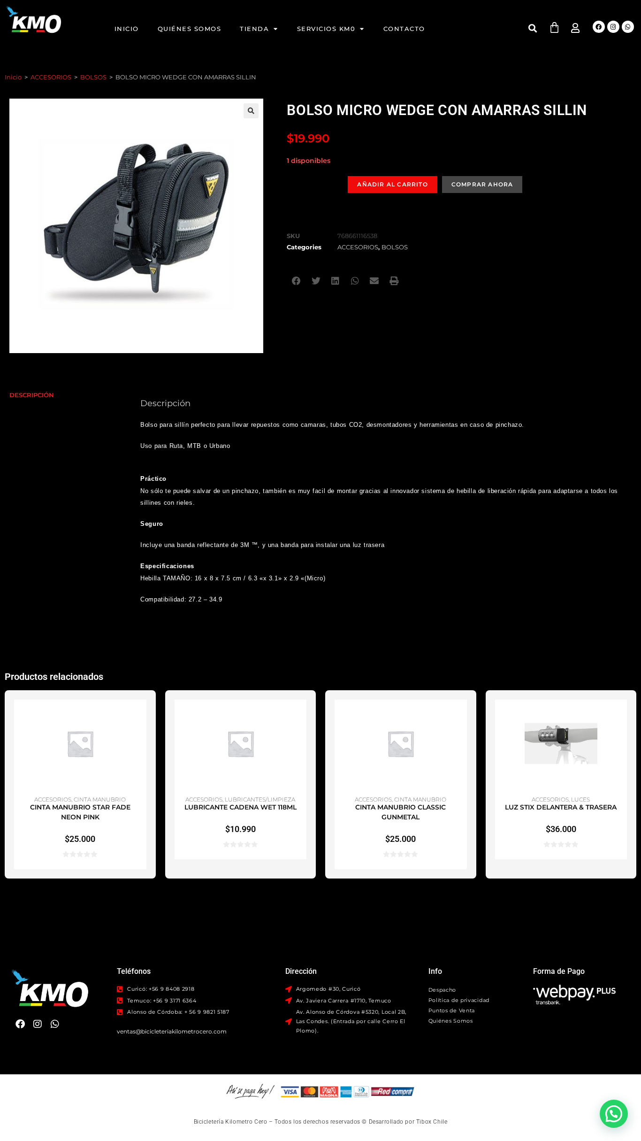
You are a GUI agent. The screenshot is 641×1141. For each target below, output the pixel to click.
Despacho (442, 990)
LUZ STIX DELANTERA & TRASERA (561, 807)
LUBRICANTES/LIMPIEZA (260, 799)
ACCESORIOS (51, 77)
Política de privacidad (458, 1000)
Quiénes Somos (189, 28)
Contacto (404, 28)
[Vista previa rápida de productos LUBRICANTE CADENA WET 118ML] (301, 716)
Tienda (254, 28)
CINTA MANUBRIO (100, 799)
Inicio (126, 28)
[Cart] (554, 27)
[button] (533, 28)
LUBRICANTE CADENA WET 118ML (240, 807)
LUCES (580, 799)
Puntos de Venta (451, 1010)
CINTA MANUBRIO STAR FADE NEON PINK (80, 812)
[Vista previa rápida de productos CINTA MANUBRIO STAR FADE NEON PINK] (141, 716)
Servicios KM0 (326, 28)
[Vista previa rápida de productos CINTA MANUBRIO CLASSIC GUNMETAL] (462, 716)
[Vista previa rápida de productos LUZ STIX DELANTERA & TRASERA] (622, 716)
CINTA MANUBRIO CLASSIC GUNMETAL (400, 812)
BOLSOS (93, 77)
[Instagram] (613, 27)
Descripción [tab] (31, 395)
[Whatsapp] (628, 27)
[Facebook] (599, 27)
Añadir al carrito (392, 184)
